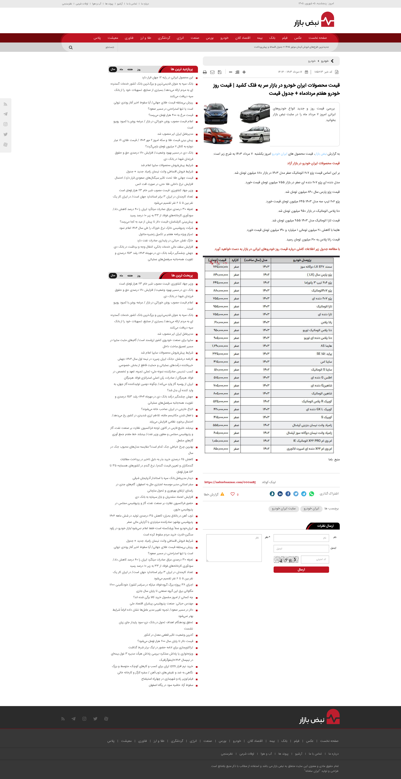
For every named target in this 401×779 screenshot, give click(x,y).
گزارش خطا (211, 495)
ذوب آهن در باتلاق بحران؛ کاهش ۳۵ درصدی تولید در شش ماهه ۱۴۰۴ (151, 515)
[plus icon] (244, 72)
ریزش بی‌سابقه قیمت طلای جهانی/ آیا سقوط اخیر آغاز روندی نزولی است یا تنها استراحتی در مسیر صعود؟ (153, 105)
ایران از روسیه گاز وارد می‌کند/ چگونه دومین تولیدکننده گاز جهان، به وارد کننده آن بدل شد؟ (153, 387)
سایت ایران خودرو (284, 508)
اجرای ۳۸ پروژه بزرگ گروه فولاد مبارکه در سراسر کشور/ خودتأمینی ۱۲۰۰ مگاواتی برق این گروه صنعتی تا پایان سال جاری (151, 588)
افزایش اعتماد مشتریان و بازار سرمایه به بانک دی (164, 497)
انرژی (180, 38)
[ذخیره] (219, 72)
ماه (121, 70)
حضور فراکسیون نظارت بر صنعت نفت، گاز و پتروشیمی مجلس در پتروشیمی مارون (154, 506)
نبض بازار (321, 154)
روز (139, 70)
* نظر (267, 537)
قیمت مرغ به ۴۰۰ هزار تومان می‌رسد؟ (171, 115)
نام (334, 537)
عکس (298, 38)
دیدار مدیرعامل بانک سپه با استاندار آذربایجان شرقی (163, 478)
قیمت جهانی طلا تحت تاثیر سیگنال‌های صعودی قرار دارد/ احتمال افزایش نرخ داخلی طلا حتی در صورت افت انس (154, 181)
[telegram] (5, 114)
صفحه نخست (318, 38)
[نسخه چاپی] (205, 72)
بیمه (259, 38)
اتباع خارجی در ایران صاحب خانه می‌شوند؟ (167, 409)
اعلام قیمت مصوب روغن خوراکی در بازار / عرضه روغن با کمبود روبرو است (153, 124)
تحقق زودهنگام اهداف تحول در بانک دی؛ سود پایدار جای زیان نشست (156, 625)
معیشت (113, 38)
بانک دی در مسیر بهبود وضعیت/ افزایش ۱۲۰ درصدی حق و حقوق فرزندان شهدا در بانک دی (154, 156)
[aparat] (5, 144)
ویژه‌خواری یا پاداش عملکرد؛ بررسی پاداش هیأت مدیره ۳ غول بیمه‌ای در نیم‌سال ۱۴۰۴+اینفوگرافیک (152, 657)
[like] (233, 494)
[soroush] (272, 493)
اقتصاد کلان (242, 38)
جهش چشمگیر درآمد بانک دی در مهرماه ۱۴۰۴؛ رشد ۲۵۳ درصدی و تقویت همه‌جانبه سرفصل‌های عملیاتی (154, 256)
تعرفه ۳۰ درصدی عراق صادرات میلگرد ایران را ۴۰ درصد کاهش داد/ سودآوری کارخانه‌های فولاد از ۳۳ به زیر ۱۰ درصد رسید (153, 212)
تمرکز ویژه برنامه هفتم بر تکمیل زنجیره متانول (166, 234)
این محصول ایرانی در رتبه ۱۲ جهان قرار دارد (167, 77)
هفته (130, 70)
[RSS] (5, 104)
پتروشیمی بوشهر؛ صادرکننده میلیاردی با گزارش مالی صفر (160, 522)
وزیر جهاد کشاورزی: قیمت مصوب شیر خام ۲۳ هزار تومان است (156, 190)
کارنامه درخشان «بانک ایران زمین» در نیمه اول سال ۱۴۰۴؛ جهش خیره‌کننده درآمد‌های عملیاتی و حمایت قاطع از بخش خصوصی (155, 362)
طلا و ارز (145, 38)
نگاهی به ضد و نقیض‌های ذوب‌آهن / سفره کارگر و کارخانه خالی (155, 672)
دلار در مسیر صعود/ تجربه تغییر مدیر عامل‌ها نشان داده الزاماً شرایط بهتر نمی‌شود (153, 613)
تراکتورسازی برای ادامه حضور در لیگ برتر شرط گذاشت (160, 647)
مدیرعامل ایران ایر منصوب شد (175, 134)
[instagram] (5, 124)
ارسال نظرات (325, 526)
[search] (71, 47)
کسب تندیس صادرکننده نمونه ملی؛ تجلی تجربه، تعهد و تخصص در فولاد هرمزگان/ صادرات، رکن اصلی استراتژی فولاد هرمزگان (153, 374)
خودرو (224, 38)
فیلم (285, 38)
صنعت (195, 38)
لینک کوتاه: (269, 482)
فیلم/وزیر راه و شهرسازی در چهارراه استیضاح (167, 678)
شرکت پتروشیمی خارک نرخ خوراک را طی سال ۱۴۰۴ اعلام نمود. (156, 228)
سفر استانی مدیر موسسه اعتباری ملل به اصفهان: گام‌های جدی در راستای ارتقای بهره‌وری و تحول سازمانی (154, 487)
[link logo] (311, 19)
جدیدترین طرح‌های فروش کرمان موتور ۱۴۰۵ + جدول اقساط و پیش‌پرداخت (291, 47)
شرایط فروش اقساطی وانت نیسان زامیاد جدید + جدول (159, 171)
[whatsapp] (311, 493)
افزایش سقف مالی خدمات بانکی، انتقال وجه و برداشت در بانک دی (153, 246)
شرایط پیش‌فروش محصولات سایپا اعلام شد (167, 165)
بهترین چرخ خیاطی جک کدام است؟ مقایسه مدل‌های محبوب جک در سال (151, 450)
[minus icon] (230, 72)
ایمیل (333, 548)
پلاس (97, 38)
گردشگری (164, 38)
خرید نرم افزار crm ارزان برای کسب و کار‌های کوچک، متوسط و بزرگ (152, 666)
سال (113, 69)
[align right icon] (237, 72)
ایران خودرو (279, 154)
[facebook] (288, 493)
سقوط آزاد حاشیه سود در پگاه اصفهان (171, 685)
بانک (272, 38)
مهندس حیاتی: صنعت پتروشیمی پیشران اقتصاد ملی (161, 603)
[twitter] (295, 493)
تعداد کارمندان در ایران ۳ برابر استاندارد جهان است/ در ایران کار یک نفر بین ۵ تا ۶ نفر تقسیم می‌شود (153, 200)
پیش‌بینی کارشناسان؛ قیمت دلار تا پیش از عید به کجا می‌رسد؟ (156, 221)
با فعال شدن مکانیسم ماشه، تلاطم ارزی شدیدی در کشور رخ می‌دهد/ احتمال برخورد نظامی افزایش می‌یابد (152, 418)
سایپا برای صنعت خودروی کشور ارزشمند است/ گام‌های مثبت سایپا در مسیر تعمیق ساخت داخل (151, 343)
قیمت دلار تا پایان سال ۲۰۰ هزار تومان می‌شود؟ (165, 641)
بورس (209, 38)
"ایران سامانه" (312, 771)
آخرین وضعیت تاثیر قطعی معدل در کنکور (168, 635)
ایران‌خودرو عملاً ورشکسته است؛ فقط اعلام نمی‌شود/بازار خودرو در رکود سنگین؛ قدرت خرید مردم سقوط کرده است (151, 531)
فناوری (129, 38)
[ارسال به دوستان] (212, 72)
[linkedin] (280, 493)
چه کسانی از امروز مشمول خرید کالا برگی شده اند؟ (163, 597)
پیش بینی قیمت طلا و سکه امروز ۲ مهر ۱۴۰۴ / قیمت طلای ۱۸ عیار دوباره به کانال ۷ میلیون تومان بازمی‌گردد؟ (153, 143)
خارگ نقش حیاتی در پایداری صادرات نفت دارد (165, 240)
